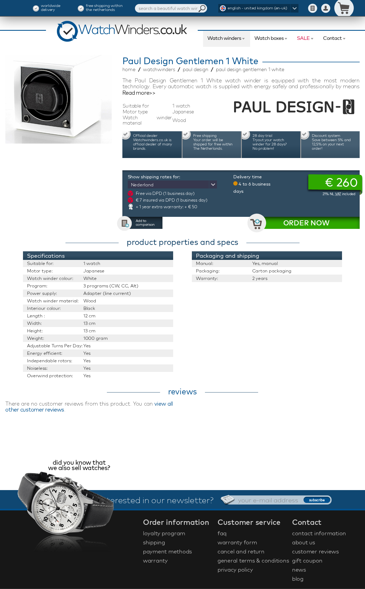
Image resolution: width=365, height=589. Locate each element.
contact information (319, 533)
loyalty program (164, 533)
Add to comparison (145, 222)
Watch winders (224, 38)
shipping (154, 542)
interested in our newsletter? (156, 500)
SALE (303, 38)
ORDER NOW (306, 222)
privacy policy (235, 569)
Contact (332, 38)
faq (222, 533)
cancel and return (241, 551)
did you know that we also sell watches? (79, 466)
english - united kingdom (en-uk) (257, 7)
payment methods (167, 551)
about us (303, 542)
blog (298, 578)
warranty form (237, 542)
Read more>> (139, 93)
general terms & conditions (253, 560)
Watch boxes (269, 38)
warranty (155, 560)
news (299, 569)
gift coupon (307, 560)
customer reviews (315, 551)
